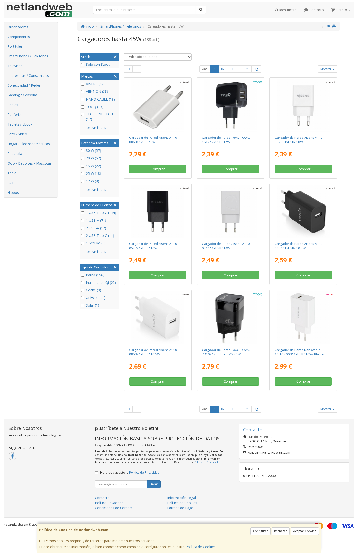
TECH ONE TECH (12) (99, 116)
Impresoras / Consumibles (28, 75)
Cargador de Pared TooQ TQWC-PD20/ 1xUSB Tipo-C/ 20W (226, 352)
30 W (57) (93, 150)
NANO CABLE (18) (100, 99)
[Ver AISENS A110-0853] (158, 317)
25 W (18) (93, 173)
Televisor (15, 66)
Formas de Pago (180, 508)
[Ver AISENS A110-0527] (158, 211)
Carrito (341, 10)
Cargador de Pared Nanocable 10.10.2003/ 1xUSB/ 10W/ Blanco (299, 352)
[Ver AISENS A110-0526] (303, 105)
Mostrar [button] (326, 69)
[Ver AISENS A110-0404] (231, 211)
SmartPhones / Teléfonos (28, 56)
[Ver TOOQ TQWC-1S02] (231, 105)
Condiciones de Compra (114, 508)
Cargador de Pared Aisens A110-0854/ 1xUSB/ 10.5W (299, 245)
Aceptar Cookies (304, 531)
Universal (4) (95, 297)
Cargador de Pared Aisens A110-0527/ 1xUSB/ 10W (153, 245)
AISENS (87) (95, 84)
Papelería (15, 153)
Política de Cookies (201, 546)
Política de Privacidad (206, 462)
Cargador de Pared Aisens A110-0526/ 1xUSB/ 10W (299, 139)
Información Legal (181, 497)
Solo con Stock (98, 64)
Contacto (316, 10)
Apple (12, 173)
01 (214, 69)
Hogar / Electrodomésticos (29, 143)
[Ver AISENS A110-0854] (303, 211)
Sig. (256, 69)
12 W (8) (92, 181)
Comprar (158, 169)
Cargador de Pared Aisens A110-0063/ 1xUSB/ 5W (153, 139)
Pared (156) (95, 275)
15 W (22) (93, 166)
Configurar (260, 531)
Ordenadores (18, 27)
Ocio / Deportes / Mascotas (30, 163)
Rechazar (280, 531)
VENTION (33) (97, 91)
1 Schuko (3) (95, 243)
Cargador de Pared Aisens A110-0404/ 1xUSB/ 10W (226, 245)
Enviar (154, 484)
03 (231, 69)
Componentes (19, 36)
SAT (11, 182)
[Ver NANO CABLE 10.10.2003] (303, 317)
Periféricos (16, 114)
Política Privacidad (109, 502)
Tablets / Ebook (20, 124)
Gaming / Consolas (23, 95)
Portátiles (15, 46)
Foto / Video (17, 134)
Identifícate (287, 10)
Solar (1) (92, 305)
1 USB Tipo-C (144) (101, 212)
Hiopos (13, 192)
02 (223, 69)
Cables (13, 104)
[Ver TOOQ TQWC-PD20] (231, 317)
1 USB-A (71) (96, 220)
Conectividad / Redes (24, 85)
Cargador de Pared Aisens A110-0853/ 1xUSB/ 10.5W (153, 352)
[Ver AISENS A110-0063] (158, 105)
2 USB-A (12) (96, 228)
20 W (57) (93, 158)
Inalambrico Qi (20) (101, 282)
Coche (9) (93, 290)
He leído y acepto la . (130, 472)
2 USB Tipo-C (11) (100, 235)
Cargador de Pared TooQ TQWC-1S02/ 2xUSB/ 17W (226, 139)
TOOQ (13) (94, 106)
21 (247, 69)
